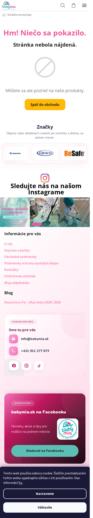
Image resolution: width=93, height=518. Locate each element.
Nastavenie (45, 493)
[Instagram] (26, 365)
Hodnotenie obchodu (19, 276)
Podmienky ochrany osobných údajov (31, 263)
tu (20, 482)
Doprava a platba (17, 250)
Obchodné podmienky (20, 256)
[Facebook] (14, 365)
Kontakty (11, 269)
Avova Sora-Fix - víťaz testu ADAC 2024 (32, 303)
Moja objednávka (16, 282)
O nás (8, 244)
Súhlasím (45, 507)
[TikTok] (39, 365)
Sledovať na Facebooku (45, 451)
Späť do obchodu (44, 104)
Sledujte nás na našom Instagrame (46, 189)
